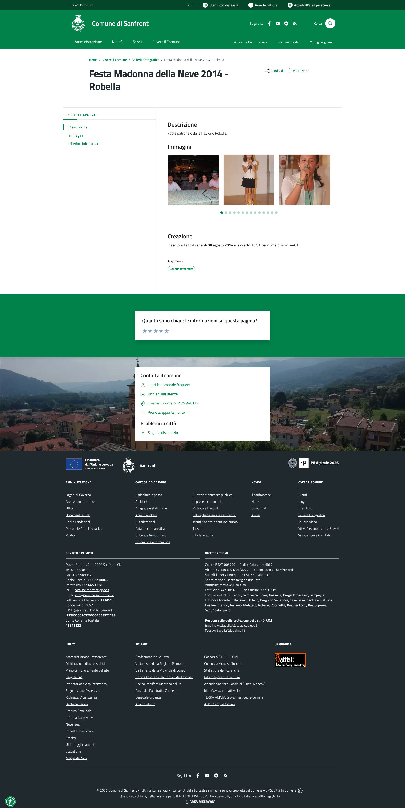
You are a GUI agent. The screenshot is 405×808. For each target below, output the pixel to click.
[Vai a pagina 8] (251, 212)
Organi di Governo (78, 494)
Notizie (256, 501)
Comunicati (259, 508)
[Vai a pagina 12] (268, 212)
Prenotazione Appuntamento (86, 683)
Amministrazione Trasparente (86, 656)
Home (93, 59)
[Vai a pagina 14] (276, 212)
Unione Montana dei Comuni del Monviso (164, 677)
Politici (70, 535)
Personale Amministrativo (84, 528)
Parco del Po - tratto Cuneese (156, 690)
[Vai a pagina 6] (243, 212)
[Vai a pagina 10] (259, 212)
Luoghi (302, 501)
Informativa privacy (79, 717)
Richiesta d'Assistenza (81, 697)
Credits (71, 737)
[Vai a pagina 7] (247, 212)
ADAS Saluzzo (145, 704)
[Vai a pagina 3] (230, 212)
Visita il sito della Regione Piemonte (160, 663)
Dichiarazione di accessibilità (85, 663)
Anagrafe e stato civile (151, 508)
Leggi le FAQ (74, 677)
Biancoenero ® (219, 796)
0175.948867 (82, 574)
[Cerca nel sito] (330, 23)
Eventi (302, 494)
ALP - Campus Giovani (219, 704)
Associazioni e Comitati (314, 535)
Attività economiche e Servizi (318, 528)
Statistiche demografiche (221, 670)
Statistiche (73, 751)
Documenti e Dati (78, 514)
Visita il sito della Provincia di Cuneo (160, 670)
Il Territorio (305, 508)
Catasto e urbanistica (150, 528)
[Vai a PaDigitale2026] (313, 462)
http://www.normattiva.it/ (222, 690)
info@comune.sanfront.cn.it (94, 594)
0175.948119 (81, 569)
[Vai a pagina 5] (238, 212)
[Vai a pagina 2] (226, 212)
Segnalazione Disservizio (83, 690)
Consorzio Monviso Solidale (223, 663)
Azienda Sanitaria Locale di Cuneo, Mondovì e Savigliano (243, 683)
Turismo (198, 528)
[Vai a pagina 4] (234, 212)
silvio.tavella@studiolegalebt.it (235, 625)
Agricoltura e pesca (148, 494)
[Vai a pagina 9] (255, 212)
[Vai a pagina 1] (221, 212)
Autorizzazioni (145, 521)
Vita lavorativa (203, 535)
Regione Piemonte (81, 5)
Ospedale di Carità (148, 697)
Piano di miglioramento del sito (87, 670)
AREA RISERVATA (202, 801)
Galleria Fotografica (311, 514)
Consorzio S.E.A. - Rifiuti (221, 656)
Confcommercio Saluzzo (152, 656)
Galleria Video (307, 521)
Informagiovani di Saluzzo (222, 677)
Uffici (69, 508)
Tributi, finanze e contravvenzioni (215, 521)
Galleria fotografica (145, 59)
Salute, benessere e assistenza (214, 514)
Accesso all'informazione (250, 42)
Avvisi (255, 514)
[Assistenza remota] (300, 790)
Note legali (73, 724)
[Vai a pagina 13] (272, 212)
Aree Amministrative (80, 501)
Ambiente (142, 501)
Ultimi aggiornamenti (80, 744)
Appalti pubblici (146, 514)
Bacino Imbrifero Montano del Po (158, 683)
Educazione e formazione (152, 542)
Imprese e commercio (207, 501)
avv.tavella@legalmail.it (228, 630)
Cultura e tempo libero (150, 535)
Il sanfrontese (261, 494)
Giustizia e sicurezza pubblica (212, 494)
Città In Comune (285, 790)
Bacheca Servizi (77, 704)
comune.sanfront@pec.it (92, 589)
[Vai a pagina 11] (263, 212)
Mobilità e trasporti (206, 508)
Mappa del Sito (76, 758)
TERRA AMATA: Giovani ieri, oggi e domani (233, 697)
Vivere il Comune (114, 59)
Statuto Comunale (79, 710)
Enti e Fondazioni (78, 521)
